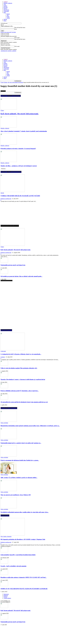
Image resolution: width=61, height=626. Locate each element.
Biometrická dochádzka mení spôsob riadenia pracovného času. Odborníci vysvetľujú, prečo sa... (30, 425)
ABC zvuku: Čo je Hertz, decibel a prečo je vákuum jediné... (19, 477)
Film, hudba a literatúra (6, 536)
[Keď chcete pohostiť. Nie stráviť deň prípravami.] (9, 109)
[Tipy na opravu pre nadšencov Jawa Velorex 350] (9, 490)
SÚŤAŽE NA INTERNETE (11, 172)
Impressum (6, 594)
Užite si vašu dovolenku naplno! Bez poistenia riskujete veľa (19, 368)
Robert (8, 14)
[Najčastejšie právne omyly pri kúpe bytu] (4, 262)
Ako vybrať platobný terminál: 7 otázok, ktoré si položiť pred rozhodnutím (24, 131)
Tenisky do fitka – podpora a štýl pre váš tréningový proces (19, 166)
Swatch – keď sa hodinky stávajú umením (13, 566)
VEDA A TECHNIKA (9, 408)
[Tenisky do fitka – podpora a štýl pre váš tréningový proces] (9, 161)
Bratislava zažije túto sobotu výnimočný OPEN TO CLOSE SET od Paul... (23, 577)
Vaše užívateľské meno (19, 27)
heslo (15, 29)
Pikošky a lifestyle (8, 3)
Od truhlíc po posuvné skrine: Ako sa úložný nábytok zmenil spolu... (21, 276)
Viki (8, 15)
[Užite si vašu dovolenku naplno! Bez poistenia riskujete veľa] (4, 365)
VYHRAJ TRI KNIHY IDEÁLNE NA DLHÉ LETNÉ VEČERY (20, 196)
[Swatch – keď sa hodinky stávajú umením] (4, 563)
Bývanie (6, 7)
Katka (8, 16)
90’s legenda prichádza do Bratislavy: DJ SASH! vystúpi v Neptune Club (23, 539)
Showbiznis (6, 10)
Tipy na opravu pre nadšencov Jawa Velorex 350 (16, 495)
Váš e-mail (16, 37)
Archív (8, 18)
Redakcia (6, 595)
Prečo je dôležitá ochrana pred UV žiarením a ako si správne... (20, 391)
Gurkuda (3, 357)
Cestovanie (6, 11)
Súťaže (5, 19)
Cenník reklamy (7, 598)
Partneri (5, 596)
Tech (5, 4)
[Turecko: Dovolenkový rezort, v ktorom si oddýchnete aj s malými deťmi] (4, 376)
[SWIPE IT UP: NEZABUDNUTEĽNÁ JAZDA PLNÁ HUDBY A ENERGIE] (4, 585)
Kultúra (5, 6)
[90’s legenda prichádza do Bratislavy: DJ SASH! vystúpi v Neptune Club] (13, 535)
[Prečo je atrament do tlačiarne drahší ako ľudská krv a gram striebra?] (9, 456)
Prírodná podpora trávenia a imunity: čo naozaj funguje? (18, 148)
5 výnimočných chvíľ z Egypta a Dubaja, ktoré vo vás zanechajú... (21, 354)
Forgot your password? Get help (8, 32)
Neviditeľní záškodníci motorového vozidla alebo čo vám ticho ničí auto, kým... (25, 512)
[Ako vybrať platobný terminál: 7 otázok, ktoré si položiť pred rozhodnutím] (9, 127)
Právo (5, 20)
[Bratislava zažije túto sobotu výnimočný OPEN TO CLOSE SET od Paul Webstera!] (4, 574)
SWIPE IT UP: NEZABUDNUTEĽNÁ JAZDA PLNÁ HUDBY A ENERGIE (24, 588)
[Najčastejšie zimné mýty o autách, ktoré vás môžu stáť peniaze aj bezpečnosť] (9, 438)
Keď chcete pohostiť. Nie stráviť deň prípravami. (20, 114)
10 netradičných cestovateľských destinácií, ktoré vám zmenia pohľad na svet (24, 402)
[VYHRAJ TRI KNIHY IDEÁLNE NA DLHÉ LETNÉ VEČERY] (13, 191)
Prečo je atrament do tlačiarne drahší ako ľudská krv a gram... (20, 460)
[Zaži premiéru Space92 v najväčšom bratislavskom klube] (4, 551)
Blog (5, 12)
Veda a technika (4, 422)
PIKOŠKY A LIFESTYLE (11, 96)
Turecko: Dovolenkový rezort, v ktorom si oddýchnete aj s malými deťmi (23, 379)
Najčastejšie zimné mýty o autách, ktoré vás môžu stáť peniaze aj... (21, 443)
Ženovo (5, 8)
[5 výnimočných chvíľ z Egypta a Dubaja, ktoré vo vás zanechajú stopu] (13, 349)
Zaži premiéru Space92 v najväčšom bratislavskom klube (18, 555)
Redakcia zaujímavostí (6, 198)
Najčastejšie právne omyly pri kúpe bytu (13, 265)
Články (2, 110)
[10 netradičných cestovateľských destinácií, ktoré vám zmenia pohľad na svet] (4, 399)
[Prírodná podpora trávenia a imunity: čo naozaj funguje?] (9, 144)
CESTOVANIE (6, 330)
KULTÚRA (5, 515)
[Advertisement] (18, 53)
